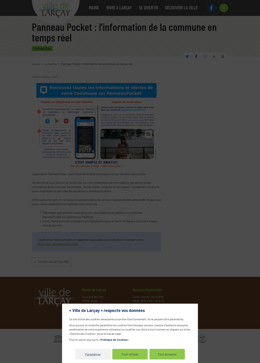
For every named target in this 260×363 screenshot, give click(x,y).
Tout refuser (130, 354)
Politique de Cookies (114, 339)
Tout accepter (167, 354)
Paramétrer (93, 354)
